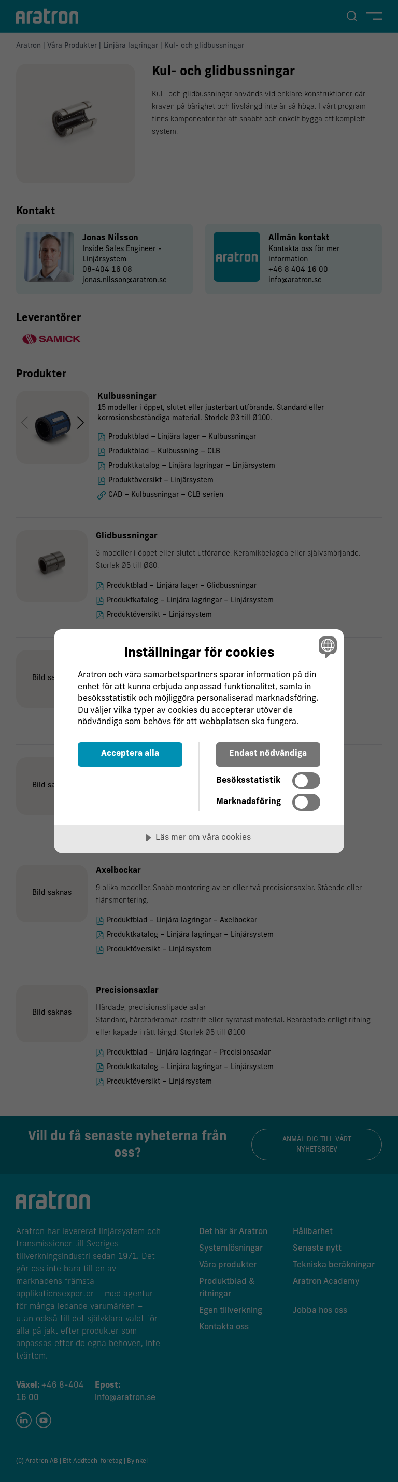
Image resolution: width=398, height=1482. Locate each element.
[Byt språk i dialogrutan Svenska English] (326, 646)
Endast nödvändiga (268, 754)
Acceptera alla (130, 754)
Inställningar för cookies (199, 653)
